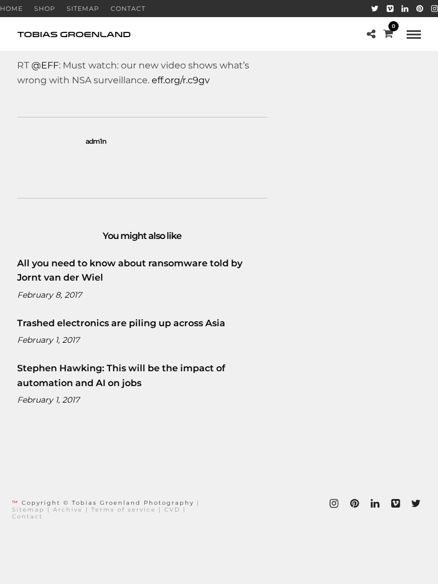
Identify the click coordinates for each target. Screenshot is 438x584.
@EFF (45, 65)
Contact (128, 9)
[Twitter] (375, 8)
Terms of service (123, 509)
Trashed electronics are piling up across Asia (121, 323)
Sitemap (83, 9)
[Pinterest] (419, 8)
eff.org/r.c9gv (181, 80)
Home (11, 9)
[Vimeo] (390, 8)
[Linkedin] (405, 8)
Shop (44, 9)
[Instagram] (434, 8)
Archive (68, 509)
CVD (172, 509)
